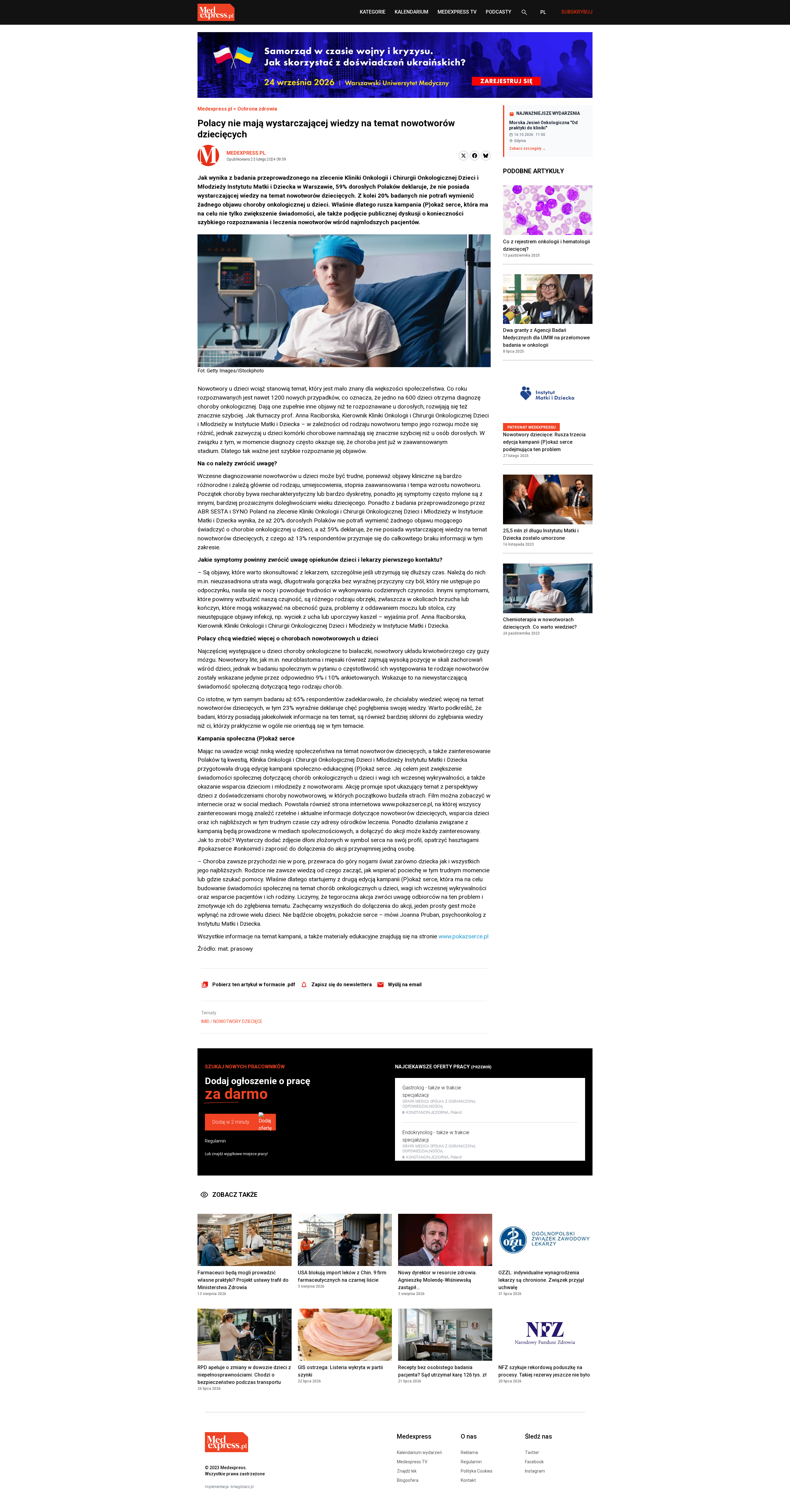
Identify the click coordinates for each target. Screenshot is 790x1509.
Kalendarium (411, 12)
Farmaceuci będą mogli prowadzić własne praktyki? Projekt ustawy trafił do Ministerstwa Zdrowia (243, 1280)
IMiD (205, 1021)
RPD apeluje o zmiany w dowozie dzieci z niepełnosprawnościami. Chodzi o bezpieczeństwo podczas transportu (244, 1374)
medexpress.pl (246, 153)
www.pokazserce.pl (464, 936)
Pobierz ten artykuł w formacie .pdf (253, 984)
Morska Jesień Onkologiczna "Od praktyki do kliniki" (543, 125)
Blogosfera (407, 1480)
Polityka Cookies (477, 1471)
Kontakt (468, 1480)
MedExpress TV (457, 12)
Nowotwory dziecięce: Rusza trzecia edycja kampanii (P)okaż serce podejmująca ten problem (544, 442)
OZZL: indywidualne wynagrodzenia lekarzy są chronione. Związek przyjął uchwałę (541, 1280)
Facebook (534, 1461)
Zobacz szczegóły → (527, 148)
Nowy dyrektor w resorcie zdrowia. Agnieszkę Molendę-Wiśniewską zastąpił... (437, 1280)
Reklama (469, 1452)
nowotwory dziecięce (237, 1021)
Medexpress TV (412, 1461)
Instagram (535, 1471)
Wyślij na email (405, 984)
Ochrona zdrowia (257, 109)
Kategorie (372, 12)
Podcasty (498, 12)
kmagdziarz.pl (242, 1487)
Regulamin (215, 1140)
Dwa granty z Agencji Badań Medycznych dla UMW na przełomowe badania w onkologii (546, 338)
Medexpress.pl (215, 109)
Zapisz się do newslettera (341, 984)
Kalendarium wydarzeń (419, 1452)
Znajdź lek (407, 1471)
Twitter (532, 1452)
